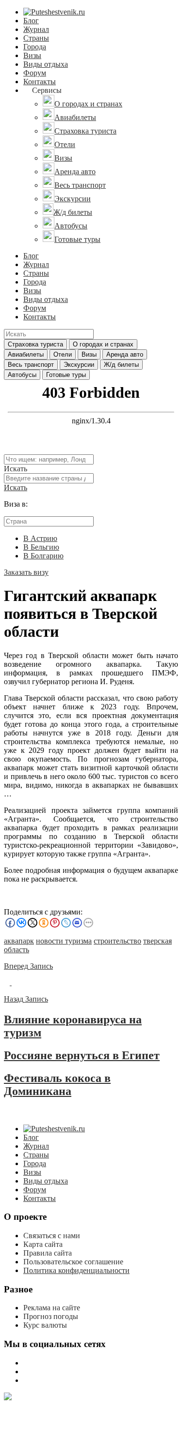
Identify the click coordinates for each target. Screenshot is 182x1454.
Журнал (36, 29)
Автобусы (22, 374)
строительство (117, 941)
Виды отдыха (45, 64)
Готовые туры (66, 374)
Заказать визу (26, 572)
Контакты (39, 81)
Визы (32, 55)
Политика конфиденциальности (76, 1270)
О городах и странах (103, 344)
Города (34, 47)
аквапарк (19, 941)
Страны (36, 38)
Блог (31, 20)
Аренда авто (124, 354)
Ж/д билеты (121, 364)
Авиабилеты (26, 354)
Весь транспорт (31, 364)
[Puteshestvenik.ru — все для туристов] (54, 12)
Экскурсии (79, 364)
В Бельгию (41, 547)
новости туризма (64, 941)
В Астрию (40, 538)
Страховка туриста (35, 344)
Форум (34, 73)
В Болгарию (43, 556)
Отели (62, 354)
